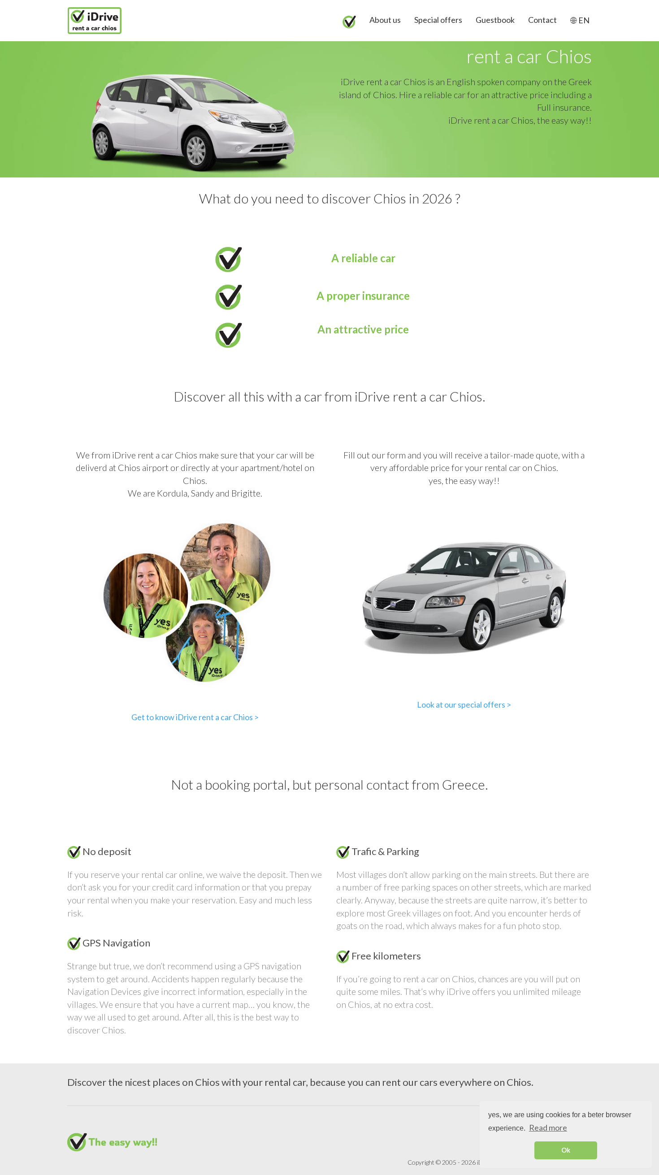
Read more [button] (548, 1127)
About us (385, 20)
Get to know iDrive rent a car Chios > (195, 717)
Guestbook (495, 20)
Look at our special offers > (464, 704)
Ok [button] (565, 1150)
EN (583, 20)
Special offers (438, 20)
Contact (542, 20)
